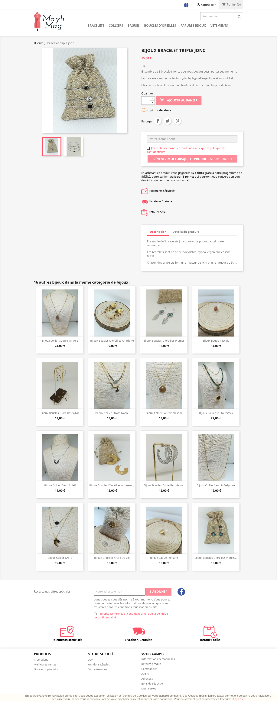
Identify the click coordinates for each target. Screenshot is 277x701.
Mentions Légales (99, 664)
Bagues (134, 25)
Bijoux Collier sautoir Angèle (60, 340)
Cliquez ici (238, 699)
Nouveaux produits (46, 669)
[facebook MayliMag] (186, 6)
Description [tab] (158, 232)
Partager (157, 121)
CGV (90, 659)
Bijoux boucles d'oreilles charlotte (112, 340)
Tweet (167, 121)
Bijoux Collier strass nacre (112, 413)
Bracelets (96, 25)
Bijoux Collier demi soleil (60, 485)
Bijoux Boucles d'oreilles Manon (164, 485)
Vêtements (219, 25)
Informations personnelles (158, 659)
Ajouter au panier (178, 100)
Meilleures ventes (45, 664)
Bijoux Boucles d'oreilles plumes (163, 340)
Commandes (149, 669)
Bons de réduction (153, 683)
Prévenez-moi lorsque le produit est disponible (192, 159)
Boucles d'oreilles (160, 25)
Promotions (41, 659)
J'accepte (7, 697)
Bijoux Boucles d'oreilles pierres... (215, 557)
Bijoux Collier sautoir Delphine (216, 485)
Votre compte (152, 654)
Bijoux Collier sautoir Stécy (216, 413)
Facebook (181, 592)
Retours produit (151, 664)
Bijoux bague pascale (216, 340)
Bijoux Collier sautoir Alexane (164, 413)
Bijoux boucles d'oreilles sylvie (60, 413)
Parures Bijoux (193, 25)
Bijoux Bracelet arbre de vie (112, 557)
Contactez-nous (97, 669)
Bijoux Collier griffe (60, 557)
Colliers (116, 25)
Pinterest (177, 121)
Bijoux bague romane (164, 557)
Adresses (147, 678)
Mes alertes (148, 688)
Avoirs (145, 673)
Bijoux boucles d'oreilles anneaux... (112, 485)
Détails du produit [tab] (186, 232)
